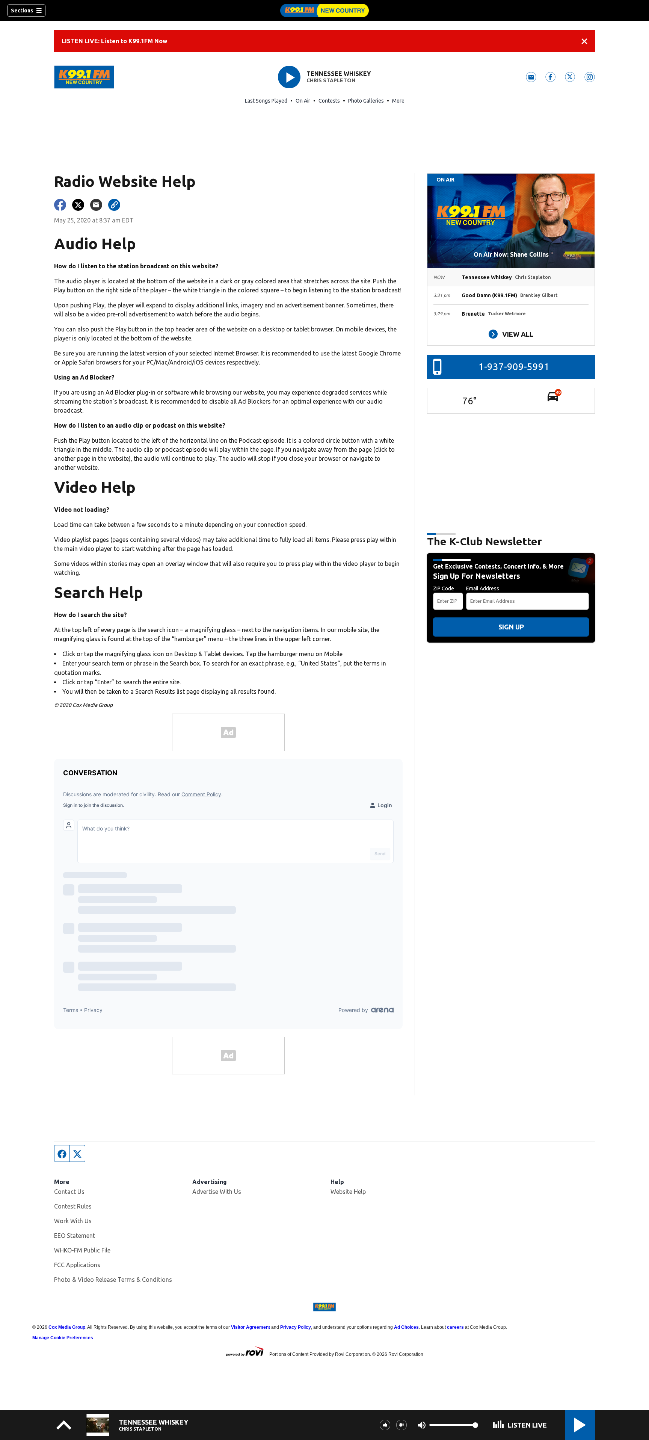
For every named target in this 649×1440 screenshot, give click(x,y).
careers (455, 1327)
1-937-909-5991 (513, 366)
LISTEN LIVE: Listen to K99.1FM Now (115, 41)
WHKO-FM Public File (82, 1250)
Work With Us (73, 1221)
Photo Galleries (366, 101)
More (398, 101)
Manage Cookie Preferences (62, 1337)
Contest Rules (73, 1206)
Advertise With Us (216, 1191)
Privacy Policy (295, 1327)
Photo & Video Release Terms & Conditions (113, 1279)
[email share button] (96, 205)
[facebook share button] (60, 205)
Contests (329, 101)
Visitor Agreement (250, 1327)
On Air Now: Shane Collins (511, 254)
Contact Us (69, 1191)
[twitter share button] (78, 205)
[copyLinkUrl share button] (114, 205)
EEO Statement (74, 1235)
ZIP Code (443, 588)
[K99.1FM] (324, 10)
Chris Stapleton (330, 80)
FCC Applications (77, 1265)
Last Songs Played (266, 101)
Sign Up (511, 627)
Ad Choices (406, 1327)
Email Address (482, 588)
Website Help (348, 1191)
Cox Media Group (66, 1327)
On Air (303, 101)
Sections (22, 11)
